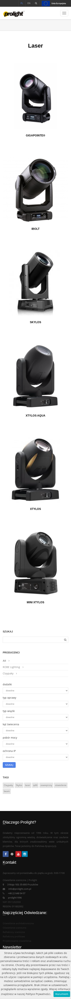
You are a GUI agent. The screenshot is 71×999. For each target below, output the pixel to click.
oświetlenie (60, 785)
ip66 (35, 785)
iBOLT (35, 228)
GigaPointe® (35, 135)
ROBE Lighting (11, 667)
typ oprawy (9, 697)
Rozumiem (61, 994)
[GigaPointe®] (35, 96)
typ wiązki (9, 711)
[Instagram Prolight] (25, 854)
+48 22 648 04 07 (16, 893)
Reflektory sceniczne (14, 932)
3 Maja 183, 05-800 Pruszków (22, 884)
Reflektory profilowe (14, 936)
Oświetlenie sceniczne (14, 927)
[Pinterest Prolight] (12, 854)
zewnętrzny (46, 785)
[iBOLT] (35, 189)
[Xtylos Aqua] (35, 376)
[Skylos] (35, 283)
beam (7, 791)
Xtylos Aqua (35, 415)
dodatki (7, 684)
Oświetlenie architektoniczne (18, 923)
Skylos (35, 322)
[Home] (12, 13)
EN (28, 3)
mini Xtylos (35, 602)
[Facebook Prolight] (6, 854)
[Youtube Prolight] (18, 854)
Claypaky (8, 673)
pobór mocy (10, 737)
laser (27, 785)
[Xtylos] (35, 470)
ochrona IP (9, 751)
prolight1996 (15, 897)
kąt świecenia (11, 724)
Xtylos (35, 508)
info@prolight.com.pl (19, 888)
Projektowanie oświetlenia (17, 940)
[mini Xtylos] (35, 563)
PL (22, 3)
